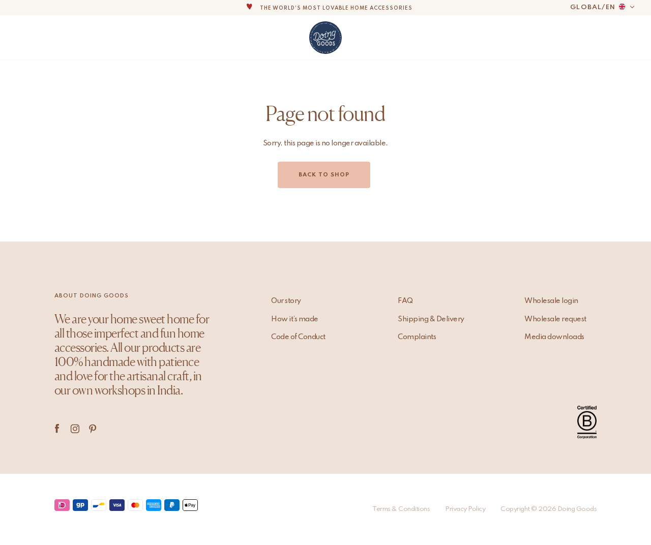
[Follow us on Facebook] (57, 428)
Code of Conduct (298, 337)
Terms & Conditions (401, 509)
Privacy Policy (465, 509)
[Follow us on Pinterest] (93, 428)
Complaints (417, 337)
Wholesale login (551, 301)
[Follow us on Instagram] (75, 428)
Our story (286, 301)
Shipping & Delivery (431, 319)
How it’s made (294, 319)
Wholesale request (555, 319)
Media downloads (554, 337)
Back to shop (324, 175)
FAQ (405, 301)
